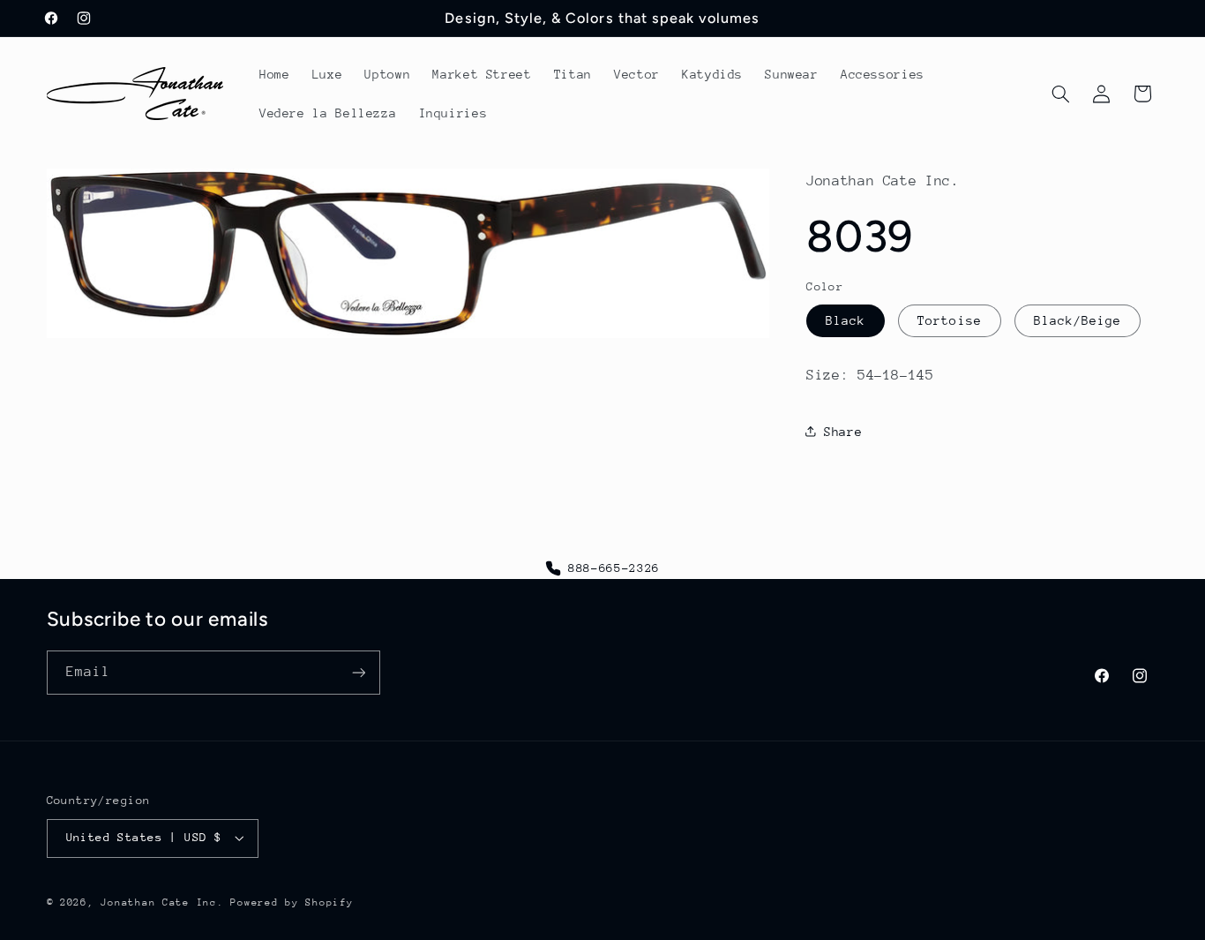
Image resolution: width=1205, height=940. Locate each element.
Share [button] (843, 431)
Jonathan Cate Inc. (162, 902)
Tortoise (949, 319)
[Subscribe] (358, 672)
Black (845, 319)
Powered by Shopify (291, 902)
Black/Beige (1078, 319)
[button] (1060, 93)
